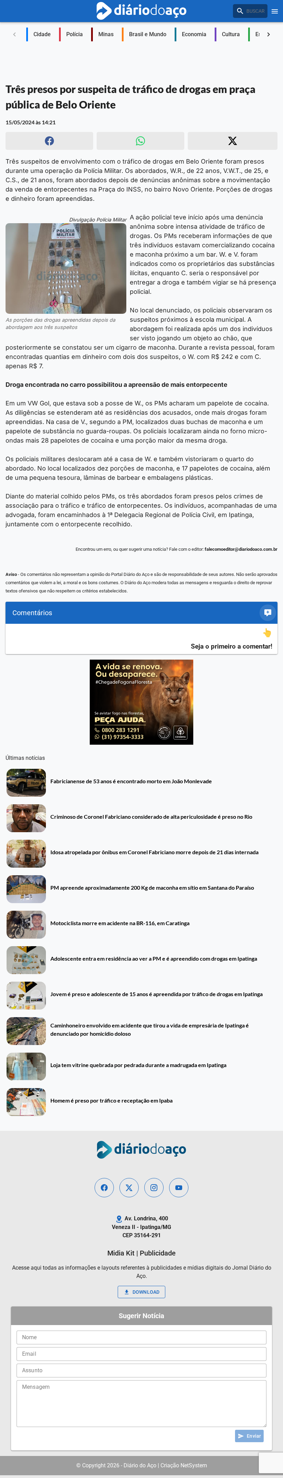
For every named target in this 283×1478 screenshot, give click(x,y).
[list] (141, 639)
